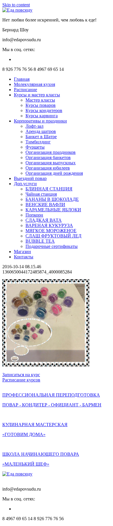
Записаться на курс (21, 374)
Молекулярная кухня (34, 84)
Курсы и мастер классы (37, 94)
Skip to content (16, 4)
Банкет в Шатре (41, 136)
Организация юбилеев (47, 167)
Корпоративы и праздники (40, 120)
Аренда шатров (40, 131)
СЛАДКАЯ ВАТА (43, 220)
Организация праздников (50, 152)
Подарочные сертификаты (51, 246)
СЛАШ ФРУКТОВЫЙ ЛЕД (53, 235)
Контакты (23, 256)
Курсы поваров (40, 105)
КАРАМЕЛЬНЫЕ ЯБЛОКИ (53, 209)
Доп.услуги (25, 183)
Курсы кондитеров (43, 110)
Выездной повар (30, 178)
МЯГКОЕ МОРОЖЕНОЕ (50, 230)
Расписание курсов (21, 379)
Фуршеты (35, 147)
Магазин (22, 251)
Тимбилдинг (38, 141)
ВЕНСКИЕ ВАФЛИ (45, 204)
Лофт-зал (34, 126)
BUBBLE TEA (40, 241)
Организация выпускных (50, 162)
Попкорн (34, 214)
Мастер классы (40, 100)
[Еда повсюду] (17, 10)
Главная (22, 79)
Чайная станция (41, 194)
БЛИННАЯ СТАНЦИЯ (48, 188)
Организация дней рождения (54, 173)
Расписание (25, 89)
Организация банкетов (48, 157)
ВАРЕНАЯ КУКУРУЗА (49, 225)
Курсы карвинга (41, 115)
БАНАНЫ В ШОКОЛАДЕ (52, 199)
